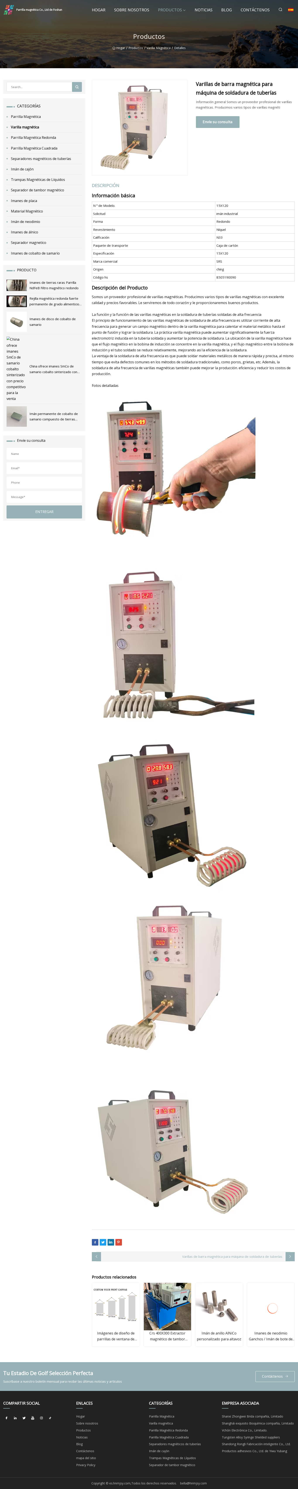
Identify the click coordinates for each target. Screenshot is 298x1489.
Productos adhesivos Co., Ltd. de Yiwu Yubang (254, 1451)
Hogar (98, 9)
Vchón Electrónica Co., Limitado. (244, 1430)
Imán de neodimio (25, 221)
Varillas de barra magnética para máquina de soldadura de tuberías (232, 1256)
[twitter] (24, 1418)
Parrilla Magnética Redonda (33, 137)
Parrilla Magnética (26, 116)
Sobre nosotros (131, 9)
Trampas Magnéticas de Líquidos (38, 179)
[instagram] (41, 1418)
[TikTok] (50, 1418)
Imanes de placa (24, 200)
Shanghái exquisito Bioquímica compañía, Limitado (258, 1423)
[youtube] (32, 1418)
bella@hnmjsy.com (193, 1483)
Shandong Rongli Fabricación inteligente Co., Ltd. (256, 1444)
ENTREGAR (44, 511)
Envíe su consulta (218, 121)
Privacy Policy (85, 1465)
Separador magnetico (28, 242)
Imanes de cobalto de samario (35, 253)
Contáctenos (255, 9)
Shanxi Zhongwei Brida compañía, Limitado (252, 1416)
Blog (226, 9)
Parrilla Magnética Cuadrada (34, 148)
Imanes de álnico (24, 232)
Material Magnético (27, 211)
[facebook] (6, 1418)
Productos (170, 9)
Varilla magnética (159, 48)
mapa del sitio (86, 1458)
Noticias (203, 9)
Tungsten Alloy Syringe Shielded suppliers (251, 1437)
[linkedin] (15, 1418)
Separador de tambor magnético (37, 190)
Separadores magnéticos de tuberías (41, 158)
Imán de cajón (22, 169)
